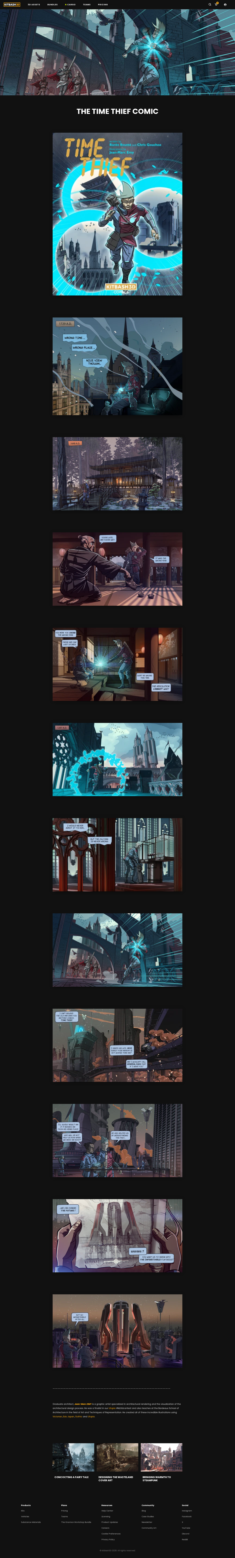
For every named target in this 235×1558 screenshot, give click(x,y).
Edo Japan (68, 1416)
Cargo (71, 4)
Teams (87, 4)
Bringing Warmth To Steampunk (157, 1478)
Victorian (57, 1416)
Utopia (112, 1408)
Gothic (78, 1416)
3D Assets (34, 4)
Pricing (103, 4)
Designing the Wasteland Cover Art (116, 1478)
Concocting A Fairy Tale (71, 1477)
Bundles (52, 4)
